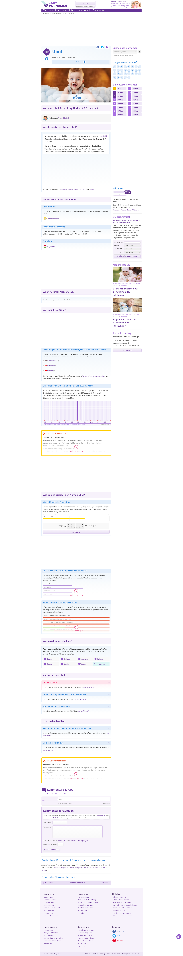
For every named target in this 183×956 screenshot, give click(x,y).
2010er (120, 96)
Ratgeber (81, 913)
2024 (119, 88)
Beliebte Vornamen (119, 897)
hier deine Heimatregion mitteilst (93, 376)
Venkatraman (95, 868)
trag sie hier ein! (88, 687)
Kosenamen (82, 910)
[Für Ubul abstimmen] (84, 61)
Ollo (88, 868)
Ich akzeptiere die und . (66, 841)
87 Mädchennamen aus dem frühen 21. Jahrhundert (126, 291)
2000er (120, 100)
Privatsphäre (126, 954)
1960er (120, 115)
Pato (84, 868)
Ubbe (79, 189)
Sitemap (102, 954)
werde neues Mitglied (51, 818)
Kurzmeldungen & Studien (53, 938)
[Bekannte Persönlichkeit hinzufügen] (109, 728)
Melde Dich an (100, 816)
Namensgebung (84, 897)
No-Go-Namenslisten (85, 941)
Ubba (92, 189)
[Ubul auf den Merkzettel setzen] (107, 47)
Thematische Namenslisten (88, 902)
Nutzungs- (62, 841)
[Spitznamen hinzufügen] (109, 706)
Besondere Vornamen (86, 905)
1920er (135, 100)
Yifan (58, 868)
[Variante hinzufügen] (109, 694)
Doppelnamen (49, 905)
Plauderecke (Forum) (85, 933)
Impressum (135, 954)
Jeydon (43, 870)
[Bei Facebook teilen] (98, 47)
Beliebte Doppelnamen (120, 900)
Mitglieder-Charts (118, 910)
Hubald (69, 189)
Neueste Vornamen (51, 916)
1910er (135, 103)
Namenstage (48, 930)
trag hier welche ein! (80, 699)
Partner (95, 954)
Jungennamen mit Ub (77, 883)
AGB (108, 954)
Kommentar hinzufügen (57, 793)
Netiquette (82, 946)
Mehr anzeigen (100, 664)
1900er (135, 107)
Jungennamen (49, 897)
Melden (107, 803)
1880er (135, 115)
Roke (54, 868)
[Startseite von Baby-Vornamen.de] (54, 7)
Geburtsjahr (118, 249)
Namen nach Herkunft (52, 908)
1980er (120, 107)
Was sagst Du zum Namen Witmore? (126, 210)
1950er (135, 88)
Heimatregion (118, 252)
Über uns (88, 954)
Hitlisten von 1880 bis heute (122, 908)
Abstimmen (76, 532)
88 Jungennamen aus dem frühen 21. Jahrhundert (124, 322)
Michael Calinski (63, 118)
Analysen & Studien (51, 933)
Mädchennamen (50, 900)
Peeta (103, 868)
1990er (120, 103)
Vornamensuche (50, 910)
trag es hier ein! (48, 750)
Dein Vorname (118, 242)
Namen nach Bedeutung (87, 900)
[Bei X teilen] (102, 47)
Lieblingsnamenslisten (86, 938)
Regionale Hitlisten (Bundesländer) (124, 905)
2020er (120, 92)
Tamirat (71, 868)
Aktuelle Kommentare (86, 930)
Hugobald (103, 136)
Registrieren (79, 6)
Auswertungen (49, 935)
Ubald (74, 189)
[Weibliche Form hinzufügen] (109, 683)
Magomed (64, 868)
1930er (135, 96)
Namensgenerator (50, 913)
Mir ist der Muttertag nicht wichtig (127, 345)
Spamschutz (47, 845)
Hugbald (62, 189)
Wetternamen (49, 943)
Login (85, 3)
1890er (135, 111)
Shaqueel (78, 868)
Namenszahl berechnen (52, 941)
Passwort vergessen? (89, 6)
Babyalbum (82, 943)
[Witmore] (122, 196)
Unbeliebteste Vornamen (121, 913)
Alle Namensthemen (85, 908)
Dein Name (47, 822)
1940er (135, 92)
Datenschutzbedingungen (78, 841)
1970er (120, 111)
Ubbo (84, 189)
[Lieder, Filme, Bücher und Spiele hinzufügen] (109, 743)
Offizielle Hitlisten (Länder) (121, 902)
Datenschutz (116, 954)
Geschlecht (117, 245)
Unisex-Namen (49, 902)
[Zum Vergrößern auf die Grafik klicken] (76, 413)
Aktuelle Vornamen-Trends (122, 916)
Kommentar (47, 827)
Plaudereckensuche (85, 935)
